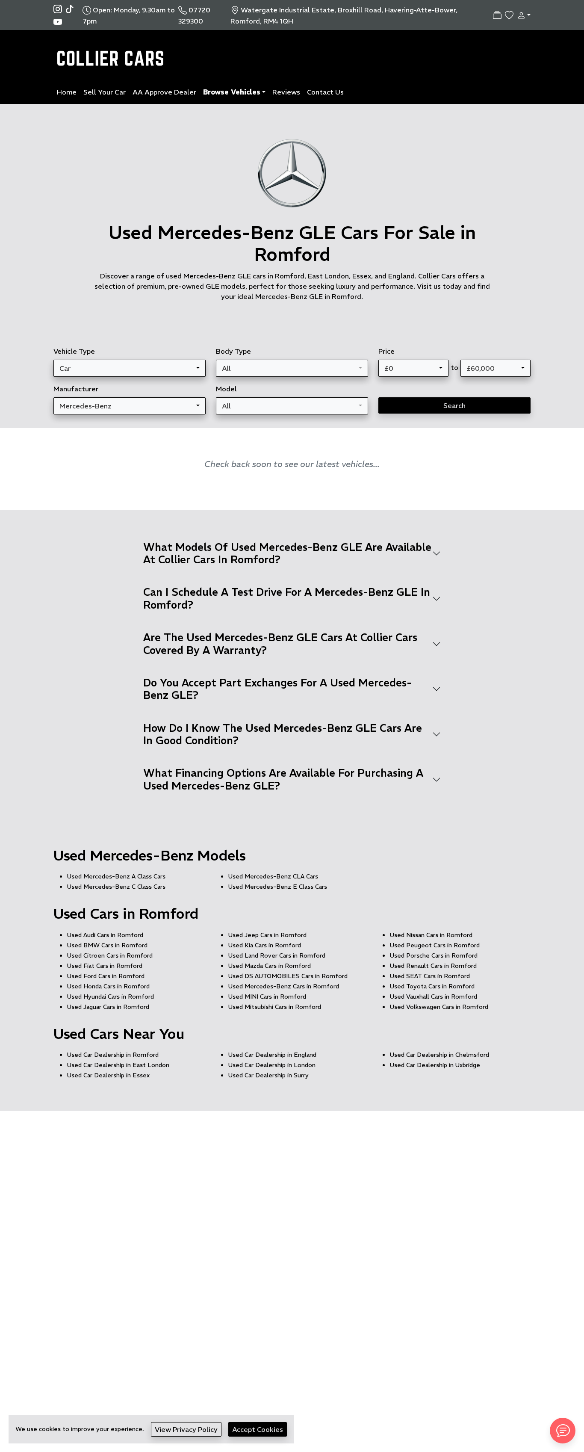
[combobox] (129, 368)
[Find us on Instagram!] (59, 8)
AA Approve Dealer (164, 92)
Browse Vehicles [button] (231, 92)
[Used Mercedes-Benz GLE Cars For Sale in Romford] (292, 177)
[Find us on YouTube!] (57, 21)
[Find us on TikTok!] (71, 8)
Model (226, 388)
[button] (522, 15)
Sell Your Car (104, 92)
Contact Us (325, 92)
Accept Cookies (257, 1429)
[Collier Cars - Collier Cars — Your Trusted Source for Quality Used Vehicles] (112, 54)
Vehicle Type (74, 351)
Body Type (233, 351)
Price (386, 351)
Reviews (286, 92)
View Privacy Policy (186, 1429)
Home (67, 92)
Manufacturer (75, 388)
